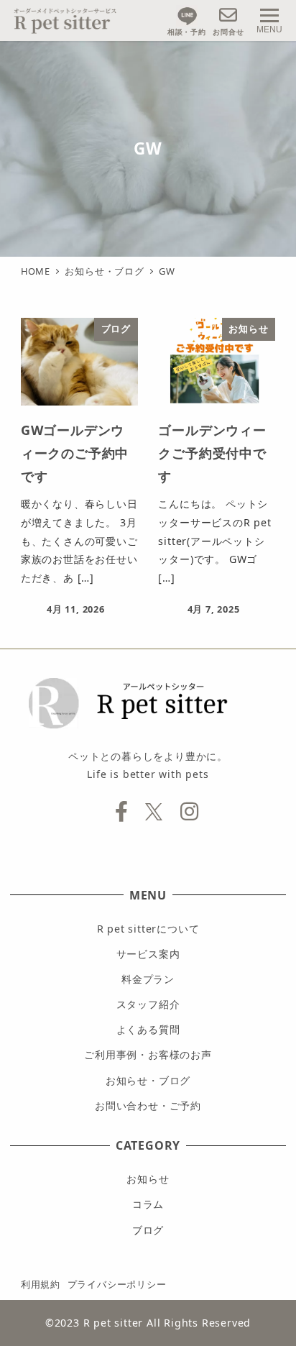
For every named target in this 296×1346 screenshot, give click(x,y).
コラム (148, 1204)
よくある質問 (148, 1029)
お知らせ (147, 1179)
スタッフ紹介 (148, 1004)
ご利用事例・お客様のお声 (148, 1054)
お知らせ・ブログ (148, 1080)
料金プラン (148, 979)
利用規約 (40, 1284)
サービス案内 (148, 954)
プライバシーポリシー (117, 1284)
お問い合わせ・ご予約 (148, 1105)
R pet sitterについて (148, 928)
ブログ (148, 1230)
